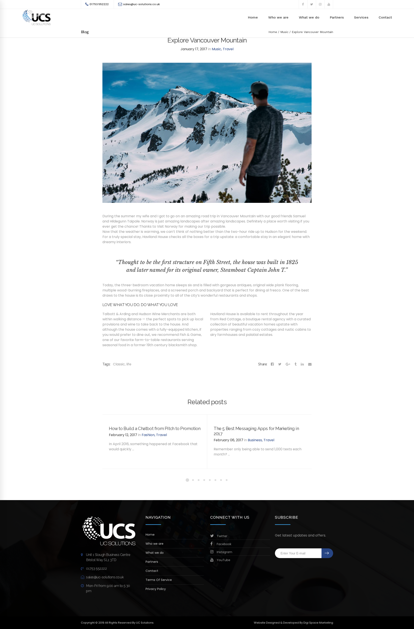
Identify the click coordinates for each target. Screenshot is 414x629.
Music (284, 32)
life (128, 364)
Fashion (148, 434)
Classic (119, 364)
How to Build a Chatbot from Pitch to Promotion (155, 428)
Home (272, 32)
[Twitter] (279, 364)
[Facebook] (272, 364)
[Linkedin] (302, 364)
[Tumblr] (295, 364)
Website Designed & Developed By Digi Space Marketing (293, 623)
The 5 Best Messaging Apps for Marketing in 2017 (256, 431)
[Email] (309, 364)
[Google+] (288, 364)
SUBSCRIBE (327, 553)
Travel (228, 49)
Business (255, 440)
